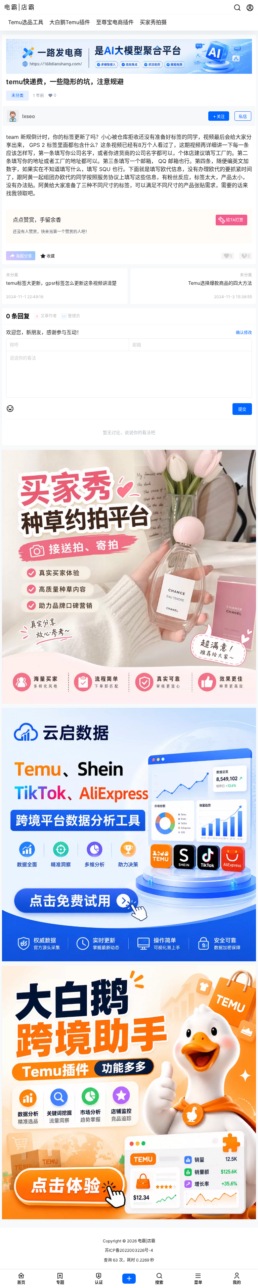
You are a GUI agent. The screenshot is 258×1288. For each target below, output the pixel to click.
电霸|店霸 (146, 1240)
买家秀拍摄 (153, 22)
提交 (242, 409)
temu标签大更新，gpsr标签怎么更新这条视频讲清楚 (61, 283)
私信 (243, 116)
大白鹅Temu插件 (69, 22)
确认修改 (244, 332)
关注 (221, 116)
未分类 (17, 95)
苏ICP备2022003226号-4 (129, 1250)
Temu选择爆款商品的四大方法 (220, 283)
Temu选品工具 (25, 22)
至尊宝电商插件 (115, 22)
